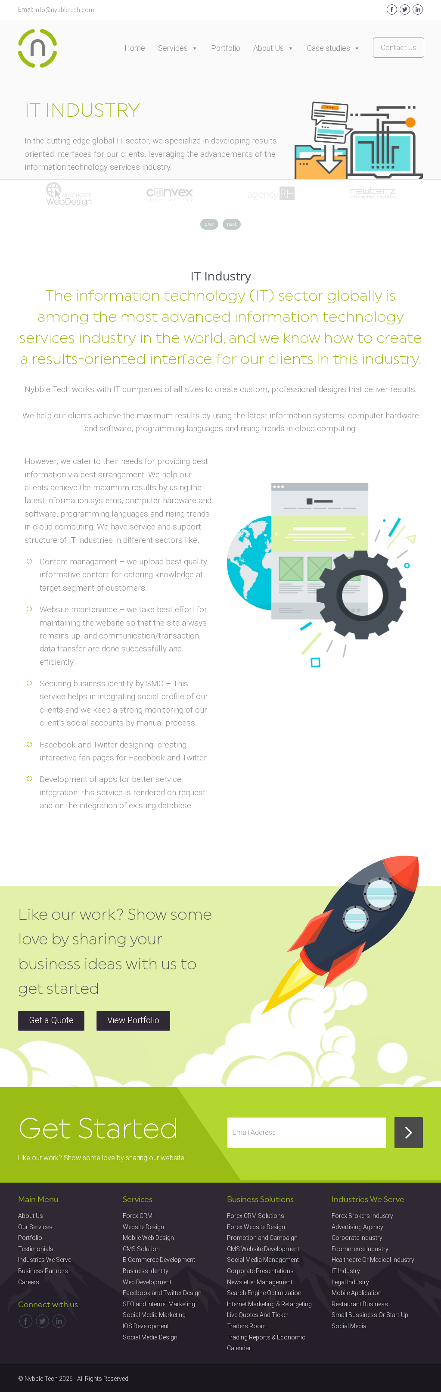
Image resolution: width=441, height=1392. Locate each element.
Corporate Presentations (260, 1270)
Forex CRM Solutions (255, 1215)
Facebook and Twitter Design (162, 1292)
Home (134, 48)
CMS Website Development (263, 1249)
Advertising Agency (357, 1227)
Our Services (35, 1227)
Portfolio (225, 48)
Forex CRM (137, 1215)
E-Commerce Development (159, 1259)
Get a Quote (51, 1020)
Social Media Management (263, 1259)
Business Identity (145, 1270)
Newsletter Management (259, 1282)
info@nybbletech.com (64, 9)
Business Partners (43, 1270)
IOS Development (146, 1326)
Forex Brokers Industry (362, 1215)
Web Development (147, 1282)
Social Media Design (150, 1337)
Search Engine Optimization (264, 1292)
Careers (28, 1282)
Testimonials (35, 1249)
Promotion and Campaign (262, 1237)
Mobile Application (357, 1292)
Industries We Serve (44, 1259)
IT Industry (346, 1270)
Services (173, 48)
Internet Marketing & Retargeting (269, 1304)
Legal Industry (350, 1282)
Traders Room (247, 1326)
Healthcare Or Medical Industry (373, 1259)
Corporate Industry (357, 1237)
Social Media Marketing (154, 1314)
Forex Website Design (256, 1227)
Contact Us (398, 47)
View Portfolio (133, 1020)
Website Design (143, 1227)
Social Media (349, 1326)
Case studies (328, 48)
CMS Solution (141, 1249)
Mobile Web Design (148, 1237)
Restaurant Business (360, 1304)
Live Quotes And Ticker (258, 1314)
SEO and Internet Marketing (159, 1304)
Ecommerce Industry (360, 1249)
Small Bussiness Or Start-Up (370, 1314)
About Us (268, 48)
